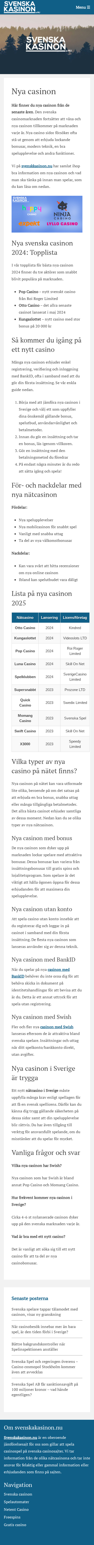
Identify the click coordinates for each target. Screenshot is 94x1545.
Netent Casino (16, 1509)
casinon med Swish (56, 1026)
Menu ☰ (83, 7)
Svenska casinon (18, 1494)
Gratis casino (15, 1524)
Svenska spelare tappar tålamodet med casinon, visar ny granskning (45, 1311)
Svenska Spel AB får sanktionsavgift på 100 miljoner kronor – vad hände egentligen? (45, 1389)
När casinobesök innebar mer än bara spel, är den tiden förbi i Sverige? (44, 1329)
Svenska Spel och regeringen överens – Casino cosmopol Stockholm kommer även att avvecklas (45, 1367)
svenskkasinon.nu (36, 166)
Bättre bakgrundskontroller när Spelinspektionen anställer (38, 1346)
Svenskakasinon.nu (20, 1437)
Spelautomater (16, 1501)
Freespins (12, 1517)
